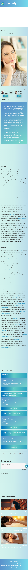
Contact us (9, 564)
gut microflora (18, 289)
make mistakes (22, 218)
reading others (21, 303)
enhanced (10, 264)
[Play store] (10, 567)
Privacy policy (4, 565)
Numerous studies (5, 201)
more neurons (4, 307)
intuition (6, 106)
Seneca (22, 178)
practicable (17, 339)
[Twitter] (14, 567)
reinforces (17, 324)
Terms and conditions (17, 564)
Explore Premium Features (14, 565)
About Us (3, 564)
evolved (12, 214)
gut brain (17, 305)
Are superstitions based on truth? (10, 513)
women (18, 295)
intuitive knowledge (6, 270)
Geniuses (16, 254)
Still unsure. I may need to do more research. (12, 383)
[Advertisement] (14, 17)
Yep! (5, 380)
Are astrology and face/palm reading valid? (13, 530)
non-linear (9, 336)
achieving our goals (6, 347)
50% (21, 112)
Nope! (11, 380)
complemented (19, 282)
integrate (14, 297)
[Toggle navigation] (25, 3)
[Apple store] (11, 567)
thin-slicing (16, 122)
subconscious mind (15, 276)
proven (20, 250)
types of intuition (8, 135)
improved (15, 318)
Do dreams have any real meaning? (11, 547)
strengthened (11, 258)
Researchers (4, 287)
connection (4, 330)
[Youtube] (17, 567)
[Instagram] (16, 567)
